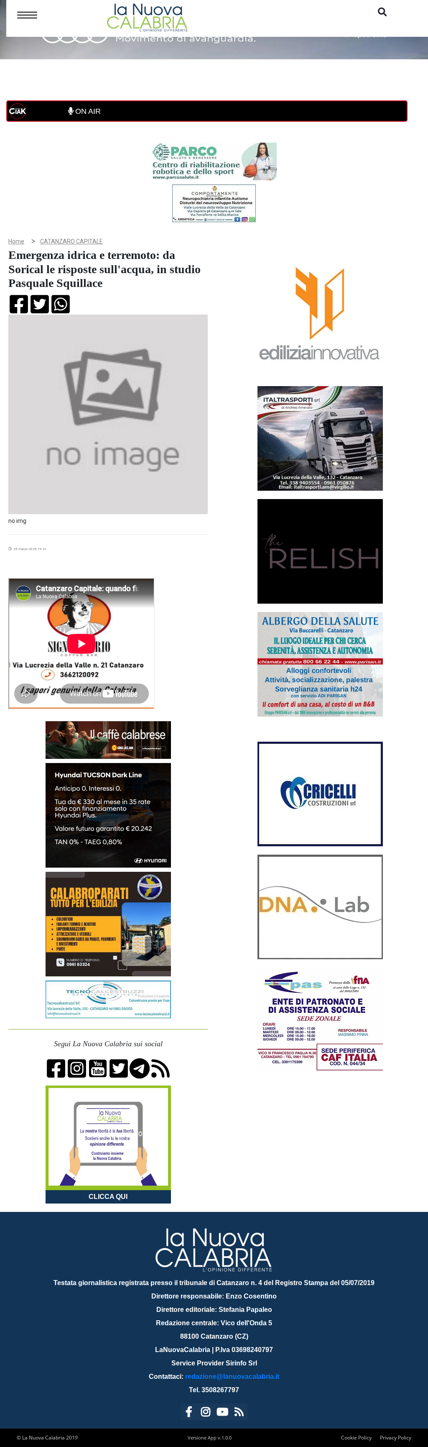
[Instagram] (205, 1413)
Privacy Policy (395, 1437)
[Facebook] (189, 1413)
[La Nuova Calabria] (147, 16)
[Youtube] (222, 1413)
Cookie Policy (356, 1437)
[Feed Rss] (239, 1413)
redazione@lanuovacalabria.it (232, 1376)
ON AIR (87, 111)
